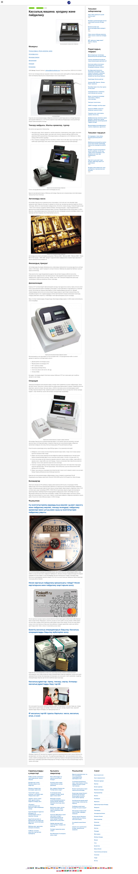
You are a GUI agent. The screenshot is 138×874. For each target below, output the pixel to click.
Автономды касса (33, 54)
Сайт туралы (71, 866)
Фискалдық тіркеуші (34, 57)
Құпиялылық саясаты (87, 866)
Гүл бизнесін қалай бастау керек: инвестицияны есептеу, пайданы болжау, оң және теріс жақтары (80, 783)
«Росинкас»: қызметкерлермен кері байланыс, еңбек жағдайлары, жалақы (36, 806)
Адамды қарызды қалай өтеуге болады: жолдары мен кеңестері (57, 825)
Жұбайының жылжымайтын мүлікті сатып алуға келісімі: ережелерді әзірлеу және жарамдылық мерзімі (97, 144)
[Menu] (2, 2)
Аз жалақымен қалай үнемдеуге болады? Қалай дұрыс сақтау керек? (57, 794)
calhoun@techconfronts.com (52, 70)
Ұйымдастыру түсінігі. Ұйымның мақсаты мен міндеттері (34, 784)
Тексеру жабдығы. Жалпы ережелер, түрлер (40, 51)
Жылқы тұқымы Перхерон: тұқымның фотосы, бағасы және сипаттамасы (79, 818)
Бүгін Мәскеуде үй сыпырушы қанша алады (58, 834)
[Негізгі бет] (69, 2)
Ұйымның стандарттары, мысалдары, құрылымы (34, 789)
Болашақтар (32, 66)
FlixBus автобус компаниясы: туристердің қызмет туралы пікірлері (35, 778)
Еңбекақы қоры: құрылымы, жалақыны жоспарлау (35, 827)
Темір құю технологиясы (94, 102)
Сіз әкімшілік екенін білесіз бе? (79, 823)
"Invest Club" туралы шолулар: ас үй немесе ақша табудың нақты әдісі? (35, 794)
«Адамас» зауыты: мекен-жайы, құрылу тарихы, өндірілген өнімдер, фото (34, 800)
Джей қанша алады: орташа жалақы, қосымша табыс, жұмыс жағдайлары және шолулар (57, 809)
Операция (31, 63)
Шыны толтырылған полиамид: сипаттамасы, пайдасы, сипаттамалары (96, 98)
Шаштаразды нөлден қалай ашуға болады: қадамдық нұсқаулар (79, 812)
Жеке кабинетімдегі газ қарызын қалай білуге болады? (56, 778)
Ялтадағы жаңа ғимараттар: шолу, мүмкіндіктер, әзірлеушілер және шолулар (96, 169)
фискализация (32, 60)
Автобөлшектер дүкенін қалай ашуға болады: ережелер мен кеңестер (80, 802)
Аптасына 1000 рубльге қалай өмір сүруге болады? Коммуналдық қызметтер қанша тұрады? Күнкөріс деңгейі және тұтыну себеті (58, 817)
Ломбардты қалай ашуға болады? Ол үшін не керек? (79, 807)
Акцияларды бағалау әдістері (95, 79)
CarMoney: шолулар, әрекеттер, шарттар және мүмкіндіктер (34, 832)
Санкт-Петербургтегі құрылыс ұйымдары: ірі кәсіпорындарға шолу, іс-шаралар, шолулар (36, 814)
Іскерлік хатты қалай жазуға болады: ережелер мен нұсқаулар (79, 828)
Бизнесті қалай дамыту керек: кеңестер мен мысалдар (79, 789)
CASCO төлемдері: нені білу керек (96, 105)
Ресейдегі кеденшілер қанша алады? (57, 830)
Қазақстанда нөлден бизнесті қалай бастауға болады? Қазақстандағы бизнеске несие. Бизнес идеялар (79, 795)
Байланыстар (78, 866)
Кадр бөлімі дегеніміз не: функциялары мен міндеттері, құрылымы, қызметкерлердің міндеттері (36, 821)
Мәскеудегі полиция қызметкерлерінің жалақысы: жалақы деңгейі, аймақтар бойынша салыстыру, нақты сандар (57, 801)
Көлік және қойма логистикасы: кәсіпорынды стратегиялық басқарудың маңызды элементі (96, 66)
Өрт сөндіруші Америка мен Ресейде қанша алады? (57, 789)
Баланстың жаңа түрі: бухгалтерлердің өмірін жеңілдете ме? (96, 28)
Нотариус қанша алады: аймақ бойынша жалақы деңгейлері (56, 784)
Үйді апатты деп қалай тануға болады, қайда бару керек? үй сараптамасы (96, 161)
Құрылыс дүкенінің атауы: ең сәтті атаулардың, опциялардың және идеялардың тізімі (79, 776)
